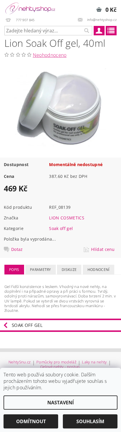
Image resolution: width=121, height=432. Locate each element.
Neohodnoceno (50, 55)
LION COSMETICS (66, 218)
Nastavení (60, 402)
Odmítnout (31, 421)
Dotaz (17, 249)
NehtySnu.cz (20, 362)
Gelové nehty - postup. (60, 367)
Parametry (40, 269)
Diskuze (69, 269)
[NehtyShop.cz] (30, 7)
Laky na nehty (94, 362)
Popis (14, 269)
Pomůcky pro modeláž (56, 362)
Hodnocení (99, 269)
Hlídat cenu (103, 249)
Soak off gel (61, 228)
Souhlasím (90, 421)
